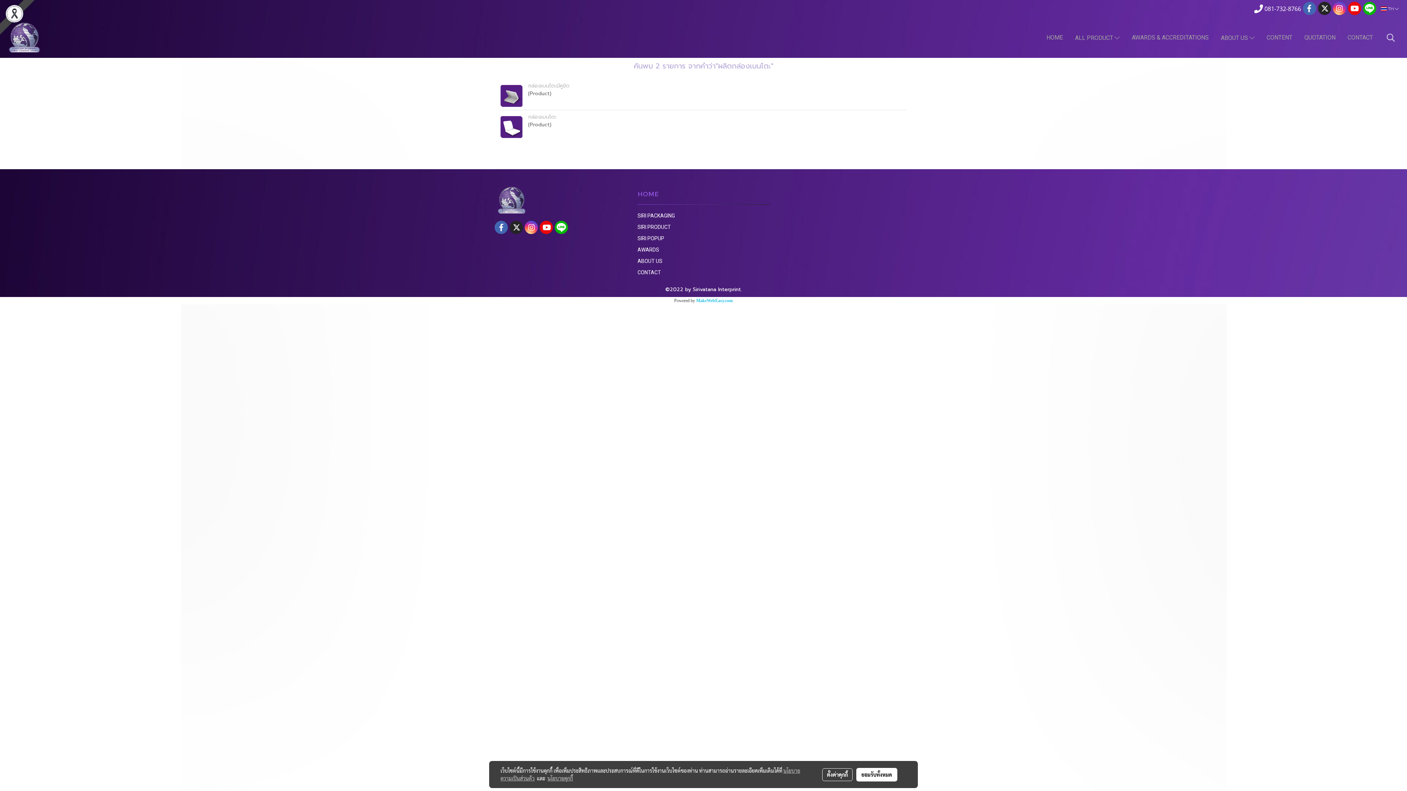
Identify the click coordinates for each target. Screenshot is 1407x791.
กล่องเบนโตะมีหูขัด (548, 86)
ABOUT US (1235, 37)
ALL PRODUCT (1095, 37)
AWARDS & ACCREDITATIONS (1170, 37)
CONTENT (1279, 37)
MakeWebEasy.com (714, 300)
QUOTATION (1320, 37)
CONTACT (1360, 37)
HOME (1054, 37)
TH (1391, 8)
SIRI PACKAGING (656, 216)
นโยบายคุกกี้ (560, 778)
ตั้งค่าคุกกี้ (837, 774)
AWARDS (648, 250)
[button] (1391, 38)
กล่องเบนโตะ (542, 117)
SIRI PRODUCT (654, 227)
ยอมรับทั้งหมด (876, 774)
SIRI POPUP (651, 238)
